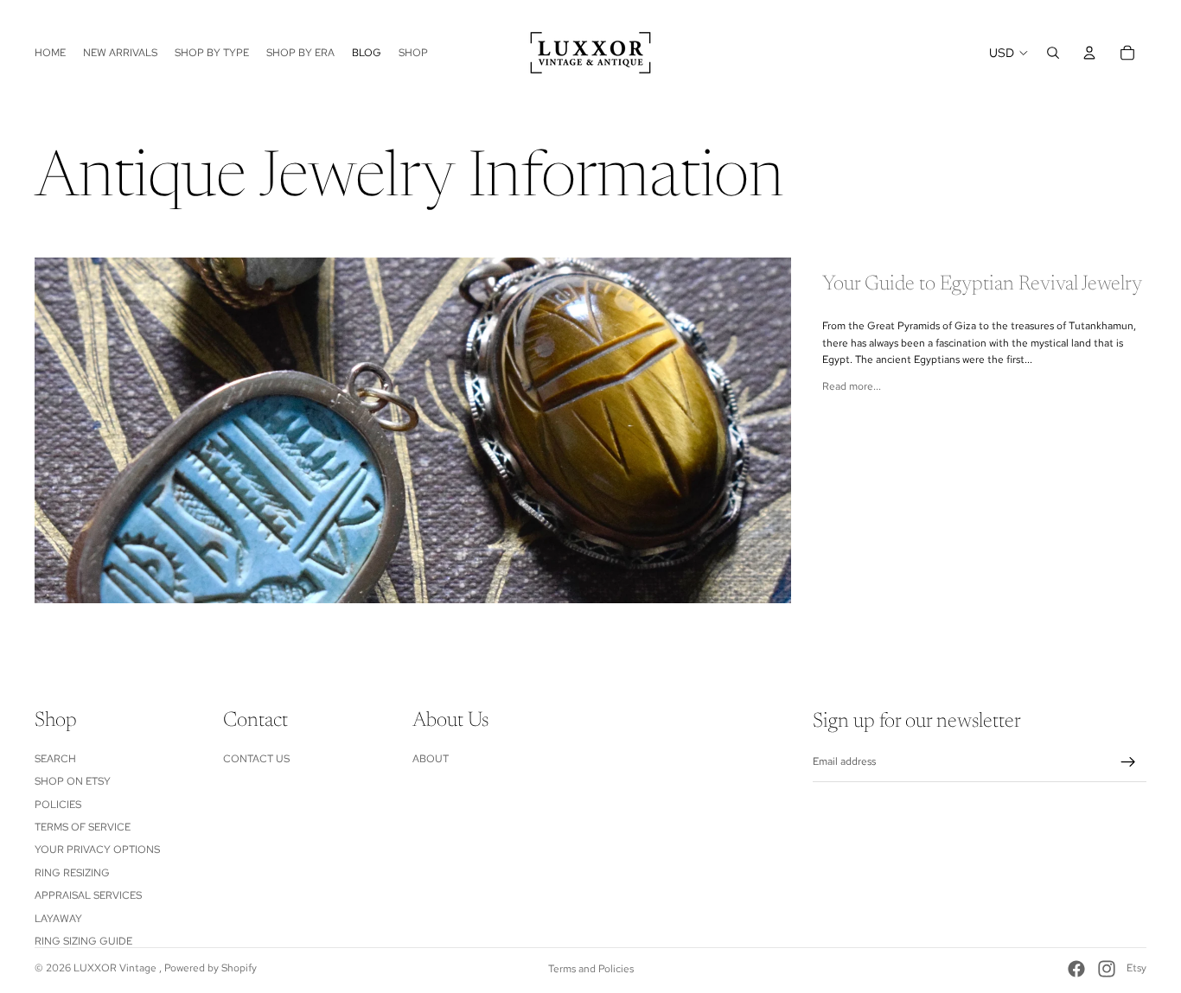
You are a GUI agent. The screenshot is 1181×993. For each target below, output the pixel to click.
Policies (58, 804)
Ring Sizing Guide (83, 941)
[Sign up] (1128, 762)
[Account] (1089, 53)
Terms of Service (83, 827)
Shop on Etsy (73, 781)
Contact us (256, 758)
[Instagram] (1106, 968)
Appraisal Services (88, 895)
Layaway (58, 918)
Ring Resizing (72, 872)
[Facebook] (1076, 968)
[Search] (1053, 53)
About (430, 758)
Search (55, 758)
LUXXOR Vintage (116, 968)
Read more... (851, 386)
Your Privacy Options (97, 849)
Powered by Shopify (210, 968)
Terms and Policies (591, 969)
